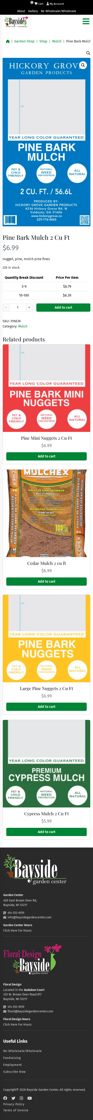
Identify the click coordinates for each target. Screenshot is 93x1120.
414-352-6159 (16, 913)
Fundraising (12, 1058)
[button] (83, 65)
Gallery (33, 11)
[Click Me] (5, 1098)
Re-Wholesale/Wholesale (58, 11)
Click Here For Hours (17, 930)
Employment (12, 1065)
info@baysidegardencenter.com (29, 917)
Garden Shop (24, 41)
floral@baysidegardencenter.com (30, 1011)
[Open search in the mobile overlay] (88, 52)
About (21, 11)
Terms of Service (16, 1110)
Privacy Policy (13, 1104)
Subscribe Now (14, 1072)
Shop (43, 41)
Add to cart (63, 307)
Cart (40, 3)
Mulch (56, 41)
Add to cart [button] (46, 456)
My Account (56, 3)
